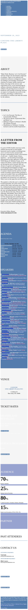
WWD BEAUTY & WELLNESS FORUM (11, 1)
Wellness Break (4, 248)
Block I (2, 247)
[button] (4, 49)
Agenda (8, 6)
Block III (3, 253)
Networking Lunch (5, 251)
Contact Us (9, 13)
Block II (2, 250)
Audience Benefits (11, 11)
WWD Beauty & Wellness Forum (7, 2)
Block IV (3, 256)
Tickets (8, 10)
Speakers (8, 7)
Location (8, 8)
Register (8, 15)
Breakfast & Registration (6, 245)
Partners (8, 12)
